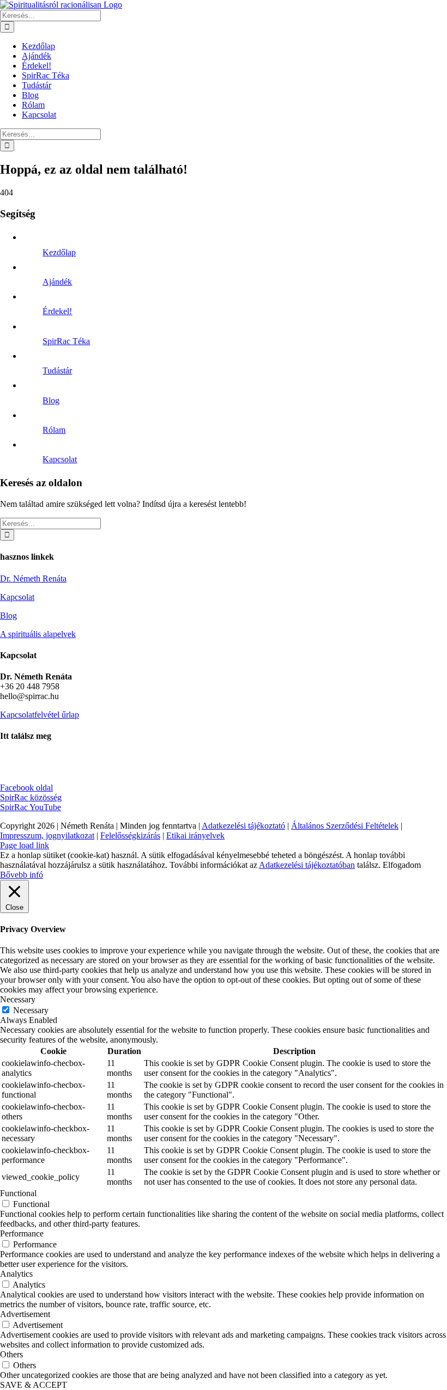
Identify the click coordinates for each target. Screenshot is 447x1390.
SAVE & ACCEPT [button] (33, 1384)
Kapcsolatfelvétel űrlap (39, 714)
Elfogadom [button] (402, 864)
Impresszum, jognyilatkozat (47, 835)
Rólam (54, 429)
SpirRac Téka (66, 341)
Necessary (31, 1010)
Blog (51, 400)
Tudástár (57, 370)
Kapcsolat (60, 459)
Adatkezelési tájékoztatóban (307, 864)
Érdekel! (57, 311)
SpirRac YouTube (30, 807)
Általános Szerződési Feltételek (344, 825)
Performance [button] (22, 1233)
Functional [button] (18, 1193)
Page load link (24, 845)
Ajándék (57, 281)
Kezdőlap (59, 252)
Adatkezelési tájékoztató (243, 825)
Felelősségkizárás (130, 835)
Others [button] (11, 1354)
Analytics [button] (16, 1273)
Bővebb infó (21, 874)
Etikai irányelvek (195, 835)
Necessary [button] (17, 999)
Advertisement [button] (25, 1314)
